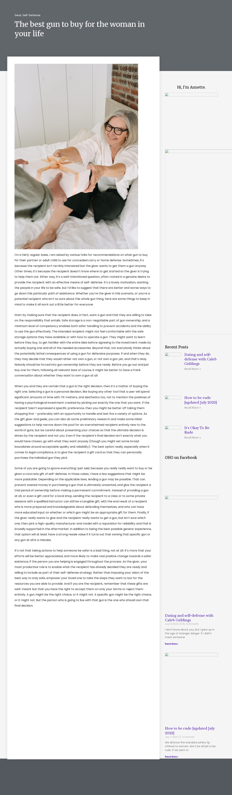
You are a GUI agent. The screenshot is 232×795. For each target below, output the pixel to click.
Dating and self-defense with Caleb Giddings (200, 359)
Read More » (192, 369)
